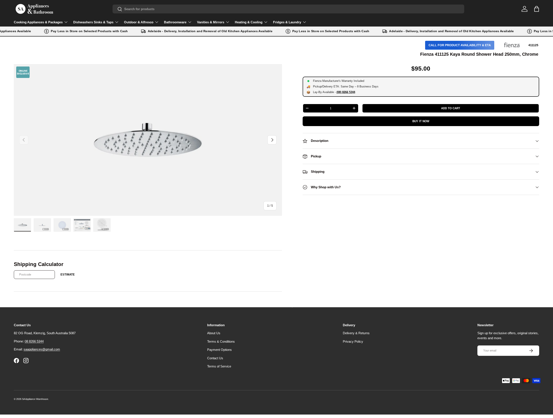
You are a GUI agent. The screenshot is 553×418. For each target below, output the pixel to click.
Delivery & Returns (356, 333)
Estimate (67, 274)
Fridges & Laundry (287, 22)
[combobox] (288, 9)
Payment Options (219, 350)
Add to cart (450, 108)
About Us (213, 333)
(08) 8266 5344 (346, 92)
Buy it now (420, 121)
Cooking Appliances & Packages (38, 22)
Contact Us (215, 358)
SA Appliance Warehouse (35, 399)
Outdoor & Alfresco (138, 22)
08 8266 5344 (34, 341)
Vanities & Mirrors (210, 22)
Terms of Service (219, 366)
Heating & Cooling (248, 22)
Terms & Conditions (221, 341)
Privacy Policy (353, 341)
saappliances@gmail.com (42, 349)
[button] (536, 9)
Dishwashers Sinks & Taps (93, 22)
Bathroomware (175, 22)
